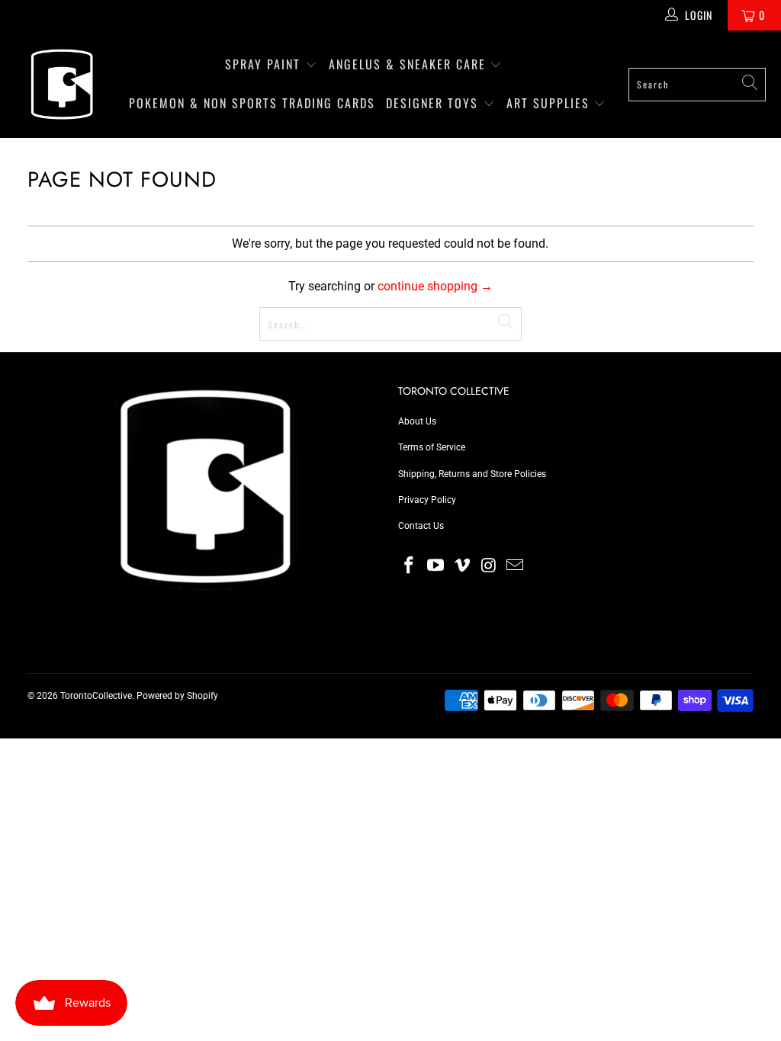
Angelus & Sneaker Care (407, 64)
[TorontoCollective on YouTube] (436, 566)
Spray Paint (265, 64)
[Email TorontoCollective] (515, 566)
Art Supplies (550, 103)
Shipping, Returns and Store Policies (472, 474)
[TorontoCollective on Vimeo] (462, 566)
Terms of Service (431, 447)
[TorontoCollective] (61, 84)
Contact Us (421, 525)
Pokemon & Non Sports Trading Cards (252, 103)
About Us (417, 421)
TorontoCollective (96, 695)
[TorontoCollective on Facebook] (409, 566)
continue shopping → (435, 286)
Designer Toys (434, 103)
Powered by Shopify (177, 695)
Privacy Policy (427, 500)
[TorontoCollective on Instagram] (488, 566)
